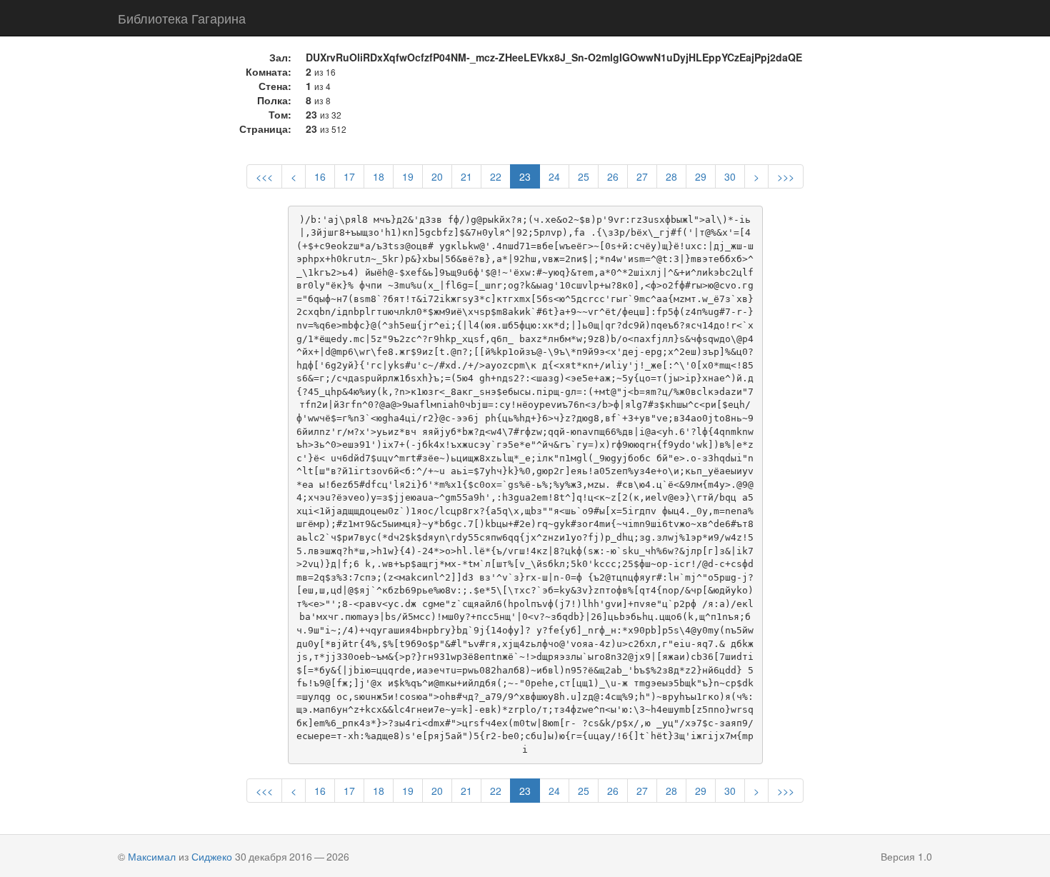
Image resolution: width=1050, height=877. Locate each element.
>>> (785, 176)
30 (730, 176)
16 (320, 176)
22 (495, 176)
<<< (264, 176)
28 (671, 176)
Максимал (152, 856)
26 (613, 176)
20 (437, 176)
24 (554, 176)
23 (525, 176)
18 (378, 176)
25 (583, 176)
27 (642, 176)
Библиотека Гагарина (182, 18)
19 (408, 176)
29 (700, 176)
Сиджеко (211, 856)
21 (466, 176)
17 (349, 176)
